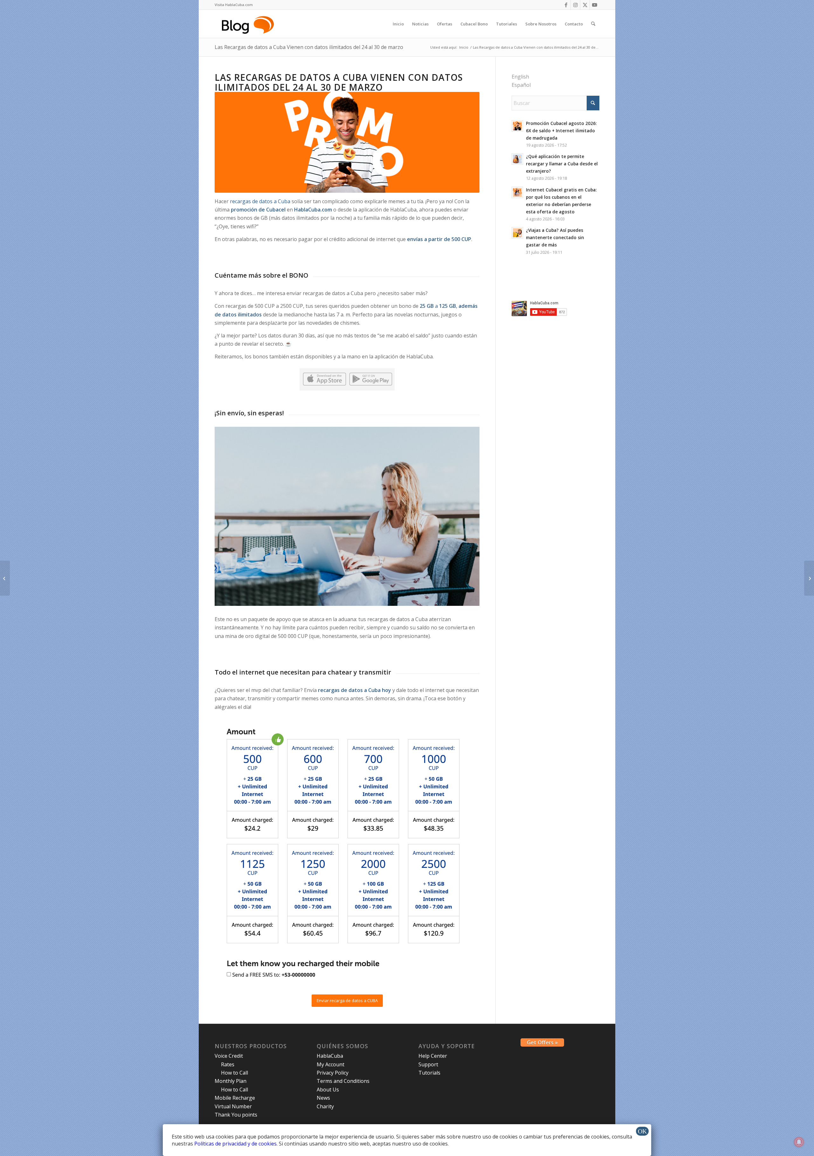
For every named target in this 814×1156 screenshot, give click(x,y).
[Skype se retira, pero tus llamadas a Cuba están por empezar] (809, 578)
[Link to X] (585, 5)
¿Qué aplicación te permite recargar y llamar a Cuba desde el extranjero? (562, 163)
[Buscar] (593, 24)
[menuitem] (234, 4)
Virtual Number (233, 1106)
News (323, 1097)
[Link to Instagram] (575, 5)
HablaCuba (330, 1055)
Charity (325, 1106)
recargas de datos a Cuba (260, 201)
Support (428, 1064)
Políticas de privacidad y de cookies (235, 1143)
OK (642, 1131)
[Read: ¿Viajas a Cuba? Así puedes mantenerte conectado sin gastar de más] (517, 233)
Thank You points (236, 1114)
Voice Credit (229, 1055)
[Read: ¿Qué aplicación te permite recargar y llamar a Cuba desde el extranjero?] (517, 159)
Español (521, 84)
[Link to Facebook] (565, 5)
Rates (227, 1064)
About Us (328, 1089)
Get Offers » (542, 1042)
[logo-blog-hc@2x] (249, 24)
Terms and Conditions (343, 1080)
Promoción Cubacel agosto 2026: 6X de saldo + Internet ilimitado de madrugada (561, 130)
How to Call (234, 1072)
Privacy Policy (332, 1072)
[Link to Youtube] (594, 5)
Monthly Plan (230, 1080)
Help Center (432, 1055)
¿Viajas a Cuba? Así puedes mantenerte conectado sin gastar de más (555, 237)
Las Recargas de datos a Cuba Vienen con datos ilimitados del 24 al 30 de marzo (309, 47)
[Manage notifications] (799, 1142)
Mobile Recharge (235, 1097)
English (520, 76)
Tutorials (429, 1072)
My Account (330, 1064)
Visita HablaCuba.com (234, 4)
